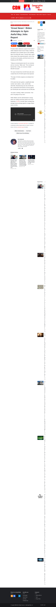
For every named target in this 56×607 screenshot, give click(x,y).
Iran (14, 14)
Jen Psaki (29, 130)
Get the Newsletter (32, 14)
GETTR (26, 146)
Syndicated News (18, 25)
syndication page (20, 127)
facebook (21, 146)
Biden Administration (19, 130)
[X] (21, 148)
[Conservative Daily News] (28, 8)
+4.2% (17, 101)
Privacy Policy (38, 598)
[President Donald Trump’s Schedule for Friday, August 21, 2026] (31, 157)
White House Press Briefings (23, 133)
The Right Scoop (25, 600)
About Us (49, 14)
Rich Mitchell (15, 40)
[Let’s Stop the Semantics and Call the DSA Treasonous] (40, 255)
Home (12, 14)
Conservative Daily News (23, 123)
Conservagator (25, 595)
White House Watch (25, 25)
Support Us (44, 14)
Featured (15, 21)
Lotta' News (24, 598)
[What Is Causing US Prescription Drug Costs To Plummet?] (40, 112)
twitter (19, 146)
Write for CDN (39, 14)
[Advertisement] (41, 162)
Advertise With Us (39, 595)
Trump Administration (24, 14)
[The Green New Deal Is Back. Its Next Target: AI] (40, 559)
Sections (17, 14)
